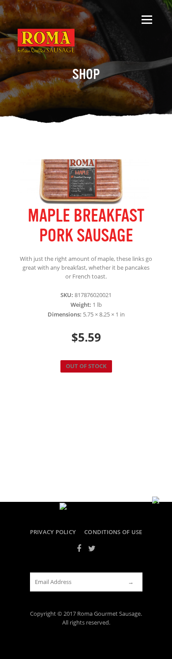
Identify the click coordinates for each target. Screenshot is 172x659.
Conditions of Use (113, 532)
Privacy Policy (53, 532)
